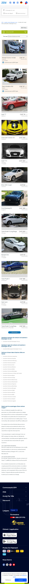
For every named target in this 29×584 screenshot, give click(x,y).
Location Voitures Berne (9, 392)
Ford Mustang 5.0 (6, 208)
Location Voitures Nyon (9, 375)
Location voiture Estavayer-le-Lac (10, 22)
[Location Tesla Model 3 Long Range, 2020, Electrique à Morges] (14, 222)
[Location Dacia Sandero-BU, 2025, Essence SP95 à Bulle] (14, 77)
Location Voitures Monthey (10, 386)
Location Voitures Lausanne (10, 356)
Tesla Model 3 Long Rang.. (9, 326)
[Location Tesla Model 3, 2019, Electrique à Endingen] (14, 269)
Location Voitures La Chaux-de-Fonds (12, 373)
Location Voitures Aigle (9, 390)
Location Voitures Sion (8, 364)
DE (21, 4)
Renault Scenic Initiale (9, 58)
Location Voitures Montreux (10, 379)
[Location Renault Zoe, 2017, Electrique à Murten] (14, 245)
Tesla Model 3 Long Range (9, 231)
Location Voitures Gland (9, 398)
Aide (18, 4)
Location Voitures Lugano (9, 401)
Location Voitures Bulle (9, 369)
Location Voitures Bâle (8, 394)
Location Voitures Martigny (10, 371)
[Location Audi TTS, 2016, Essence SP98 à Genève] (14, 151)
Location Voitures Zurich (9, 362)
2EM (2, 22)
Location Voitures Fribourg (10, 360)
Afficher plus (14, 332)
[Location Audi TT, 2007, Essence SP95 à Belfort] (14, 105)
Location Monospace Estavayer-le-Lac (12, 349)
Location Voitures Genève (9, 358)
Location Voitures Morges (9, 388)
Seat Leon (4, 302)
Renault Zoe (5, 255)
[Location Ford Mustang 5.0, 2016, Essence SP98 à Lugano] (14, 198)
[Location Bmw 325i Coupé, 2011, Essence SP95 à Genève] (14, 175)
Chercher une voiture (10, 4)
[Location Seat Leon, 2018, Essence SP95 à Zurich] (14, 292)
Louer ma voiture (14, 4)
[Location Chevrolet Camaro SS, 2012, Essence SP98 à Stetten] (14, 128)
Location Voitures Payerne (9, 384)
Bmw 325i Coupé (6, 185)
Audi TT (3, 114)
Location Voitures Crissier (9, 396)
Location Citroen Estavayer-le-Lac (11, 341)
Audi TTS (4, 161)
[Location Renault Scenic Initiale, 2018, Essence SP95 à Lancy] (14, 48)
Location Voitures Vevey (9, 377)
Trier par (5, 36)
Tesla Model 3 (5, 279)
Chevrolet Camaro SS (8, 137)
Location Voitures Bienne (9, 367)
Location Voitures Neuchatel (10, 381)
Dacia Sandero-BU (7, 86)
